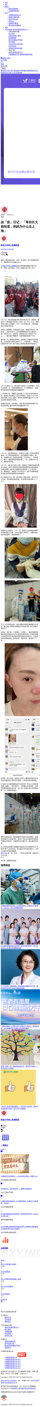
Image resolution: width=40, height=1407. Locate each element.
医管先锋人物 (13, 19)
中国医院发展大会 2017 (13, 1368)
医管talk (11, 21)
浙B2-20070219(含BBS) (9, 1380)
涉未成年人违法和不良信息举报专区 (23, 1388)
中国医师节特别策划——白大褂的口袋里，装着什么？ (19, 1176)
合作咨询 (8, 1319)
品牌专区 (8, 1347)
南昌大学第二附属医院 (10, 266)
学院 (6, 27)
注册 (5, 66)
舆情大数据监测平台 (12, 1327)
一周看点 (4, 1145)
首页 (6, 2)
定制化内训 (8, 1335)
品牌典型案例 (13, 23)
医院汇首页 (6, 58)
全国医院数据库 (14, 11)
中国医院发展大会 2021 (13, 1361)
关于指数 (4, 60)
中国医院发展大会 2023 (13, 1359)
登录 (2, 66)
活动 (6, 13)
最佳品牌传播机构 (15, 25)
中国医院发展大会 (15, 15)
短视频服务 (8, 1331)
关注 (6, 4)
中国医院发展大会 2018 (13, 1366)
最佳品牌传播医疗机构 (12, 1345)
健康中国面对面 (14, 17)
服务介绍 (8, 1317)
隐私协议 (8, 1321)
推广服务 (8, 1329)
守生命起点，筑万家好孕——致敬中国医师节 (16, 1189)
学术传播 (8, 1333)
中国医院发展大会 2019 (13, 1363)
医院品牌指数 (13, 9)
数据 (6, 7)
